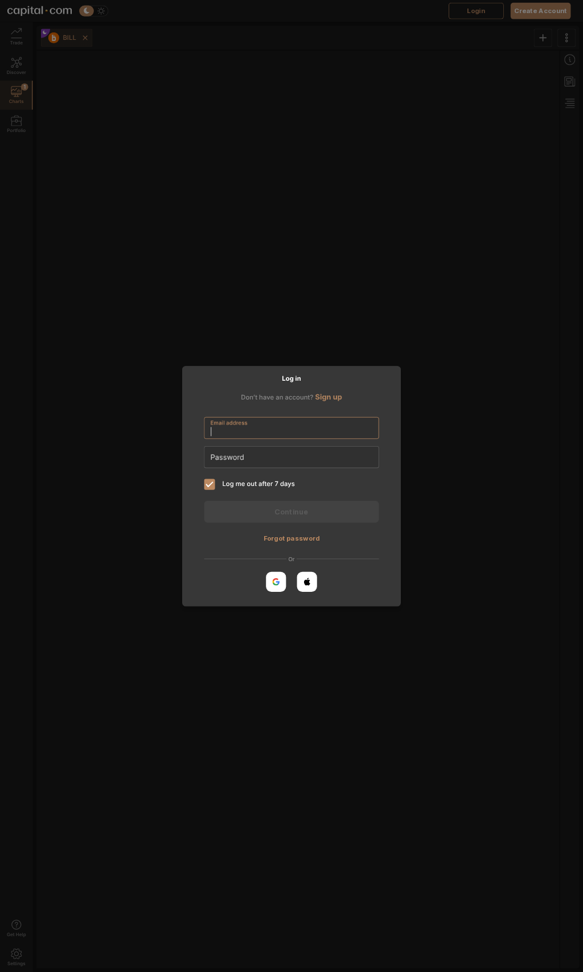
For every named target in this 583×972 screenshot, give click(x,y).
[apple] (307, 581)
